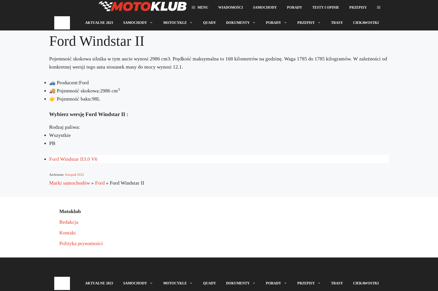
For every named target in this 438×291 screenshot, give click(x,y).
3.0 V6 (73, 159)
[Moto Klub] (142, 7)
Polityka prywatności (81, 243)
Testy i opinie (325, 7)
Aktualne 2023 (99, 23)
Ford (100, 183)
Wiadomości (230, 7)
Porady (294, 7)
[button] (379, 7)
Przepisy (358, 7)
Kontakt (67, 232)
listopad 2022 (74, 174)
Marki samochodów (69, 183)
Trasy (337, 23)
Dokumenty (238, 23)
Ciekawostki (366, 23)
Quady (209, 23)
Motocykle (175, 23)
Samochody (265, 7)
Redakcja (68, 222)
